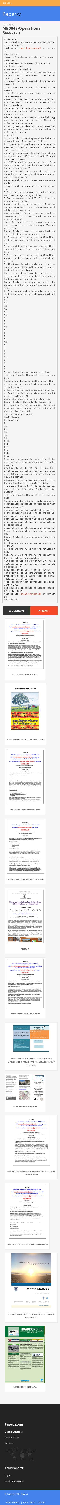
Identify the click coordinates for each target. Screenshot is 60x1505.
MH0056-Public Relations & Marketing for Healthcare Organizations (31, 1173)
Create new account (14, 1480)
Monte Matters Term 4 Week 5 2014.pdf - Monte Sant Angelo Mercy (31, 1315)
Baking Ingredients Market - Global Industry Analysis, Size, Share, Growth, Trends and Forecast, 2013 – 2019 (31, 1062)
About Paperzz (12, 1437)
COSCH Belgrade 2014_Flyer (25, 1106)
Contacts (9, 1443)
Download (18, 610)
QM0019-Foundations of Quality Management (27, 1244)
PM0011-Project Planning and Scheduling (25, 879)
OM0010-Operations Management (25, 809)
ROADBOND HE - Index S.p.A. (25, 1387)
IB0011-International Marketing (25, 1014)
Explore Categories (14, 1431)
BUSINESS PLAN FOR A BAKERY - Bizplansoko (26, 740)
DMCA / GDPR (29, 1502)
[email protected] (30, 48)
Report (45, 610)
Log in (8, 1475)
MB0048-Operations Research (25, 675)
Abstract (25, 949)
